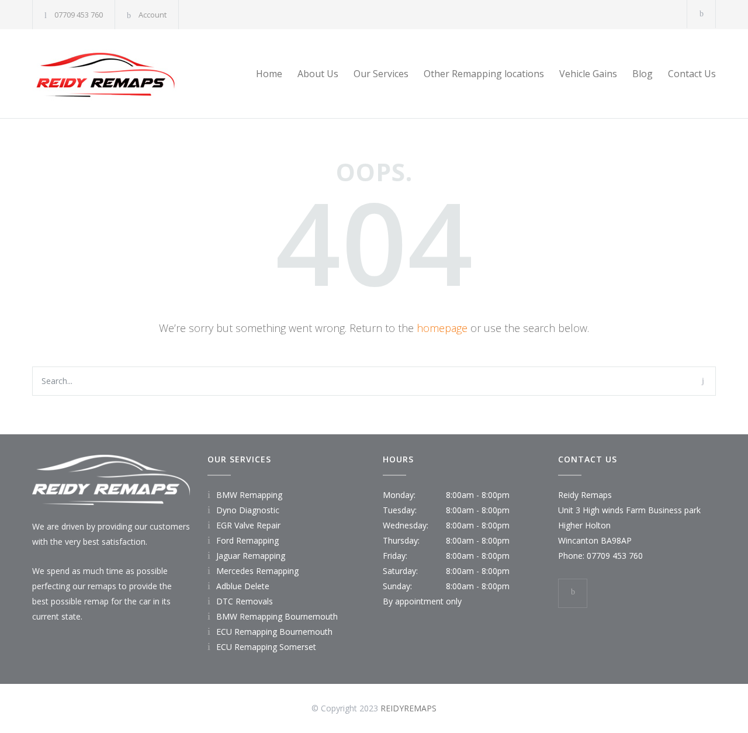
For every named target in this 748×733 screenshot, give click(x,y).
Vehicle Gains (588, 73)
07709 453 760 (78, 14)
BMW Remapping (249, 494)
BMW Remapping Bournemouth (277, 616)
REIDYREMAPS (408, 708)
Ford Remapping (247, 540)
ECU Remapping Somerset (266, 646)
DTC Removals (244, 601)
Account (152, 14)
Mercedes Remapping (257, 570)
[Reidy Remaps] (140, 73)
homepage (442, 328)
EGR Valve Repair (248, 525)
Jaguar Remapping (250, 555)
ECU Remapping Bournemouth (274, 631)
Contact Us (692, 73)
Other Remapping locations (484, 73)
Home (269, 73)
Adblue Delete (242, 586)
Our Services (381, 73)
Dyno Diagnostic (247, 510)
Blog (642, 73)
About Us (317, 73)
